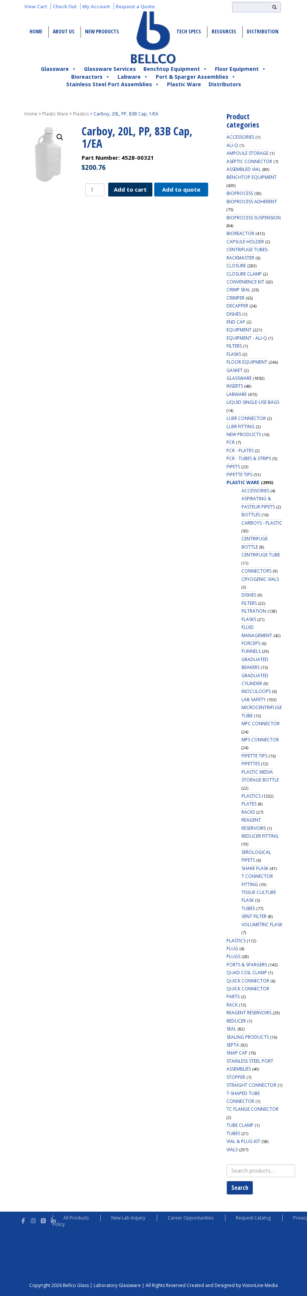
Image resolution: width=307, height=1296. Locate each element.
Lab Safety (253, 699)
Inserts (235, 386)
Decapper (237, 306)
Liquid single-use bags (253, 402)
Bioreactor (240, 233)
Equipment (239, 330)
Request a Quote (135, 6)
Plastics (81, 114)
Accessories (240, 137)
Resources (224, 31)
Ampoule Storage (247, 153)
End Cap (236, 322)
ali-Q (232, 145)
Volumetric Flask (261, 924)
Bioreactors (87, 76)
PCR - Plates (240, 450)
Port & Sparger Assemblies (192, 76)
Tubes (248, 908)
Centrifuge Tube (260, 555)
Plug (232, 948)
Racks (248, 812)
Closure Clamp (244, 274)
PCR (231, 442)
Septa (233, 1045)
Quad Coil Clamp (247, 972)
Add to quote (181, 189)
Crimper (235, 298)
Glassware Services (110, 68)
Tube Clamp (240, 1125)
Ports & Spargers (247, 965)
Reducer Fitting (260, 836)
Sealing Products (248, 1037)
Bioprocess (240, 193)
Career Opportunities (190, 1218)
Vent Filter (254, 916)
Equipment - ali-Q (247, 338)
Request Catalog (253, 1218)
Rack (232, 1005)
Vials (232, 1149)
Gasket (235, 370)
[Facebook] (23, 1219)
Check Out (65, 6)
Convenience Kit (245, 282)
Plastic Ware (184, 84)
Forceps (250, 643)
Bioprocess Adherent (252, 201)
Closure (236, 265)
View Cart (35, 6)
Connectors (256, 571)
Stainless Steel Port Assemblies (109, 84)
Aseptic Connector (249, 161)
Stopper (236, 1077)
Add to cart (130, 189)
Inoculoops (256, 691)
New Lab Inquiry (128, 1218)
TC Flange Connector (253, 1109)
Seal (231, 1029)
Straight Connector (251, 1085)
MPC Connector (260, 723)
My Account (96, 6)
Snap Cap (237, 1053)
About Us (64, 31)
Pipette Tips (239, 474)
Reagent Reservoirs (249, 1013)
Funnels (251, 651)
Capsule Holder (245, 241)
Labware (129, 76)
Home (36, 31)
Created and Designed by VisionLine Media (232, 1285)
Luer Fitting (241, 426)
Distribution (263, 31)
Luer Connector (246, 418)
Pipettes (250, 763)
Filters (234, 346)
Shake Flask (254, 868)
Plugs (233, 956)
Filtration (253, 611)
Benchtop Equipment (171, 68)
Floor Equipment (237, 68)
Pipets (233, 467)
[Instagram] (33, 1219)
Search (239, 1188)
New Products (102, 31)
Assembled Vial (244, 169)
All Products (76, 1218)
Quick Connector (248, 981)
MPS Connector (260, 739)
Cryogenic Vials (260, 579)
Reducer (236, 1021)
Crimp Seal (238, 289)
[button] (60, 137)
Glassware (55, 68)
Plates (248, 804)
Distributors (225, 84)
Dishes (234, 314)
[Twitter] (43, 1219)
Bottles (250, 515)
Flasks (234, 354)
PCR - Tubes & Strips (249, 458)
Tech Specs (188, 31)
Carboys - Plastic (261, 523)
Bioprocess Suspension (254, 217)
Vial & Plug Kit (243, 1141)
